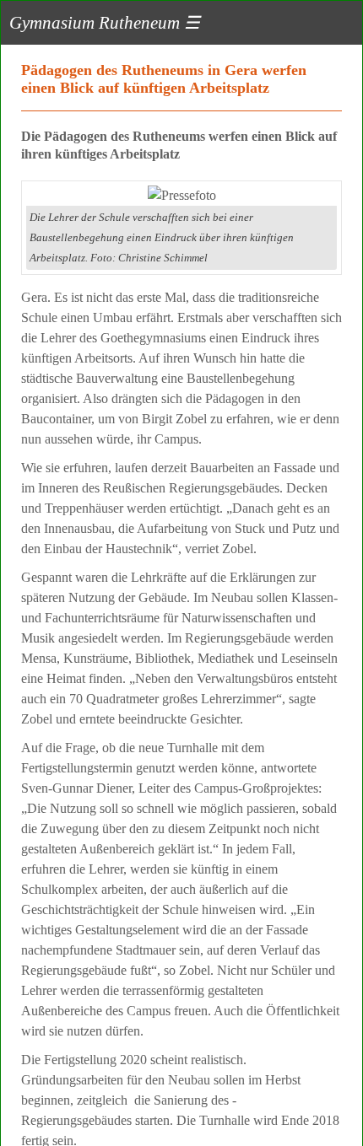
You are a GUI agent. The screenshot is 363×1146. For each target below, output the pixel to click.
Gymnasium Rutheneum (104, 22)
